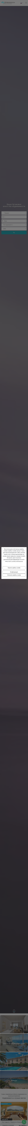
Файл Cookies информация (15, 561)
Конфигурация (14, 572)
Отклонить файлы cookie (14, 575)
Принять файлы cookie (14, 568)
